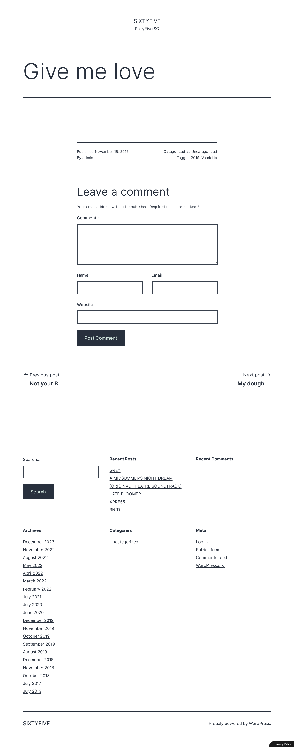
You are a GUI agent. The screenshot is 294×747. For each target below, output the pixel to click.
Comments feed (211, 557)
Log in (202, 541)
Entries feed (207, 549)
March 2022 (35, 581)
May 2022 (32, 565)
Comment (88, 217)
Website (85, 304)
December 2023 (38, 541)
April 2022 (33, 573)
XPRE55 (117, 501)
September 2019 (39, 644)
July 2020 (32, 604)
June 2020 (33, 612)
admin (87, 157)
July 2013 (32, 691)
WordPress (259, 723)
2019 (195, 157)
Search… (31, 459)
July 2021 (32, 596)
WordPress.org (210, 565)
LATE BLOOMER (125, 494)
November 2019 (38, 628)
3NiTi (115, 509)
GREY (115, 470)
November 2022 (39, 549)
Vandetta (209, 157)
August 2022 (35, 557)
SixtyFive (147, 21)
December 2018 (38, 659)
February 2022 (37, 589)
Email (156, 275)
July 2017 (32, 683)
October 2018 (36, 675)
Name (82, 275)
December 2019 (38, 620)
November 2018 (38, 667)
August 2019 (35, 651)
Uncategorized (204, 151)
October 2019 (36, 636)
